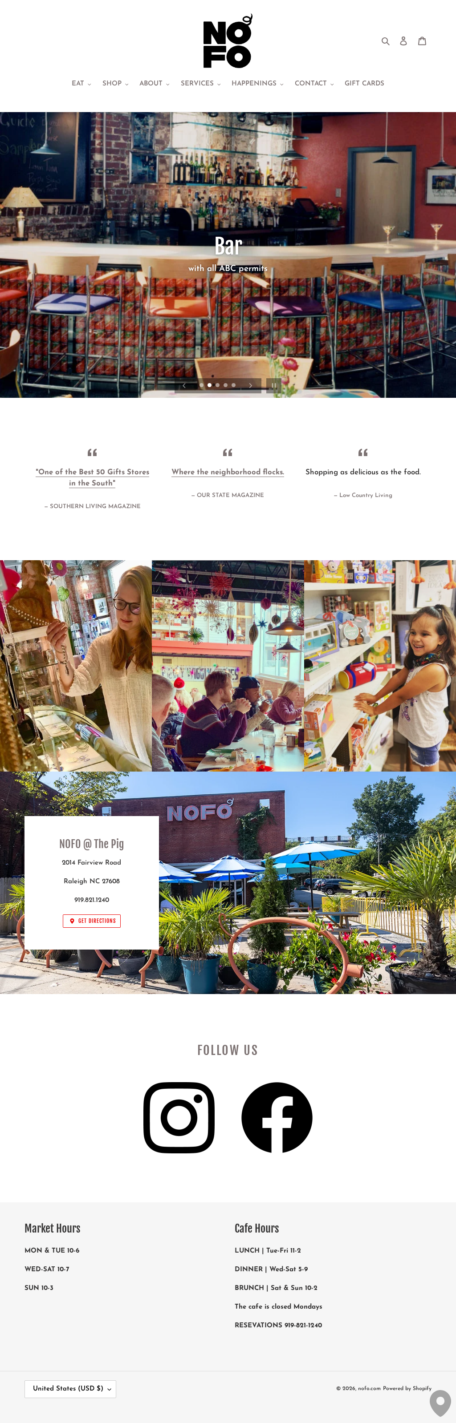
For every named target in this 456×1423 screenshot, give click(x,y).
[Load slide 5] (234, 385)
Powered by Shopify (407, 1388)
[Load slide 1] (202, 385)
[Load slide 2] (210, 385)
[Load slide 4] (226, 385)
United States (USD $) (68, 1389)
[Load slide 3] (218, 385)
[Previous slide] (184, 386)
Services (228, 321)
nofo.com (369, 1388)
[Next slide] (251, 386)
